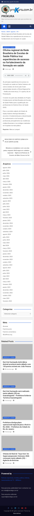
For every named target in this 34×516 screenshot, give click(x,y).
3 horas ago (8, 432)
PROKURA (7, 16)
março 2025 (6, 215)
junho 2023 (6, 273)
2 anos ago (8, 69)
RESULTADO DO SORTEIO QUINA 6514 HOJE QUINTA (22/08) (16, 141)
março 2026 (6, 181)
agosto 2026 (7, 167)
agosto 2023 (7, 268)
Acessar (5, 326)
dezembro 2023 (8, 256)
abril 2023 (6, 279)
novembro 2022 (8, 293)
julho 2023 (6, 270)
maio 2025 (6, 209)
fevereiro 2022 (7, 301)
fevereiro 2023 (7, 284)
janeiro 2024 (6, 254)
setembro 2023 (7, 265)
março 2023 (6, 281)
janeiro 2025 (6, 220)
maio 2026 (6, 176)
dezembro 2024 (8, 223)
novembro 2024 (8, 226)
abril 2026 (6, 179)
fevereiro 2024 (7, 251)
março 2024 (6, 248)
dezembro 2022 (8, 290)
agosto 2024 (7, 234)
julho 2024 (6, 237)
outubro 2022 (7, 295)
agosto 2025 (7, 201)
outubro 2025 (7, 195)
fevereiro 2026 (7, 184)
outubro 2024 (7, 229)
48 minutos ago (9, 369)
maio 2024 (6, 243)
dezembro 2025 (8, 190)
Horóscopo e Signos (9, 47)
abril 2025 (6, 212)
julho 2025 (6, 204)
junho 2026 (6, 173)
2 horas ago (8, 400)
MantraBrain (17, 513)
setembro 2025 (7, 198)
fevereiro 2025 (7, 218)
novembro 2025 (8, 193)
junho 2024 (6, 240)
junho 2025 (6, 206)
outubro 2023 (7, 262)
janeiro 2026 (6, 187)
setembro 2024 (7, 231)
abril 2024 (6, 245)
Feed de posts (7, 329)
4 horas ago (8, 463)
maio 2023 (6, 276)
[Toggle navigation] (9, 26)
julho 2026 (6, 170)
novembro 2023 (8, 259)
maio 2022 (6, 298)
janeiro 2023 (6, 287)
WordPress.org (7, 334)
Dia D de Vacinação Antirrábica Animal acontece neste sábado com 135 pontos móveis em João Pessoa (17, 364)
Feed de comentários (9, 332)
